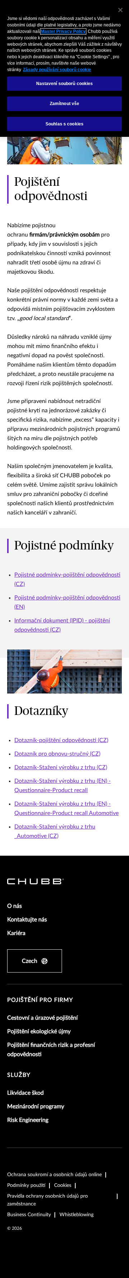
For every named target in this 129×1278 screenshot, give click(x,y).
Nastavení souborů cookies (64, 83)
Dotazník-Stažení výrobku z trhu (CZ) (60, 767)
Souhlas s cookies (64, 123)
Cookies (62, 1185)
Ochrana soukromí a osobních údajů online (54, 1174)
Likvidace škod (25, 1093)
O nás (14, 906)
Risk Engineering (27, 1120)
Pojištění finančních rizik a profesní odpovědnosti (51, 1049)
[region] (64, 68)
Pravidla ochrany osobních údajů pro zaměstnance (47, 1200)
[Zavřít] (120, 10)
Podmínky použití (26, 1185)
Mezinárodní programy (35, 1106)
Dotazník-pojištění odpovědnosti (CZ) (61, 740)
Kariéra (16, 933)
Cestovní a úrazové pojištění (42, 1018)
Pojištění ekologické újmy (39, 1031)
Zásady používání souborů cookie (57, 69)
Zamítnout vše (65, 103)
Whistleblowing (76, 1214)
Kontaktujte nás (27, 920)
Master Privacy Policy (63, 31)
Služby (18, 1075)
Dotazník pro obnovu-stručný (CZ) (57, 754)
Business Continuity (29, 1214)
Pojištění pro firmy (40, 1000)
